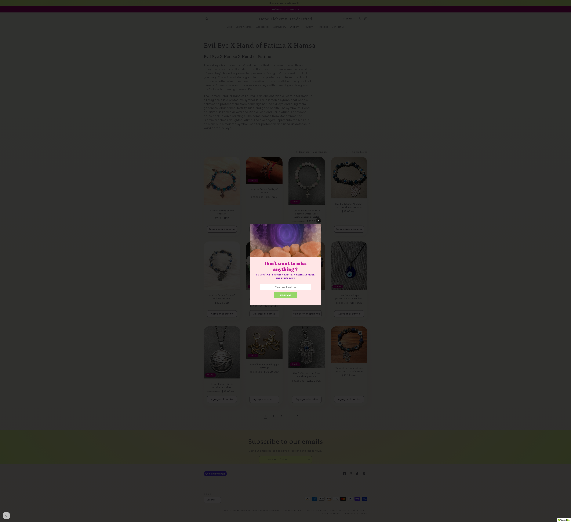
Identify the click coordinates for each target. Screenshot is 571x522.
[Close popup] (318, 220)
